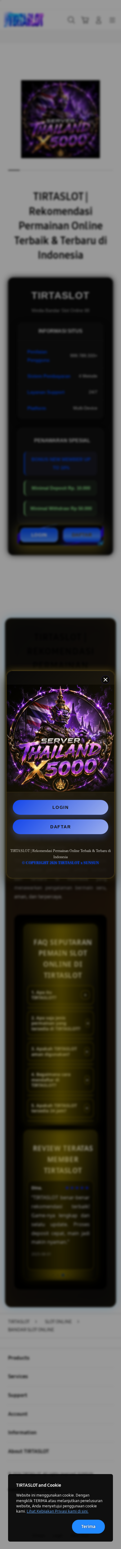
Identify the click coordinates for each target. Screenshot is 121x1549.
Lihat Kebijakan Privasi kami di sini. (57, 1511)
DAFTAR (60, 826)
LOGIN (60, 807)
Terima (88, 1526)
